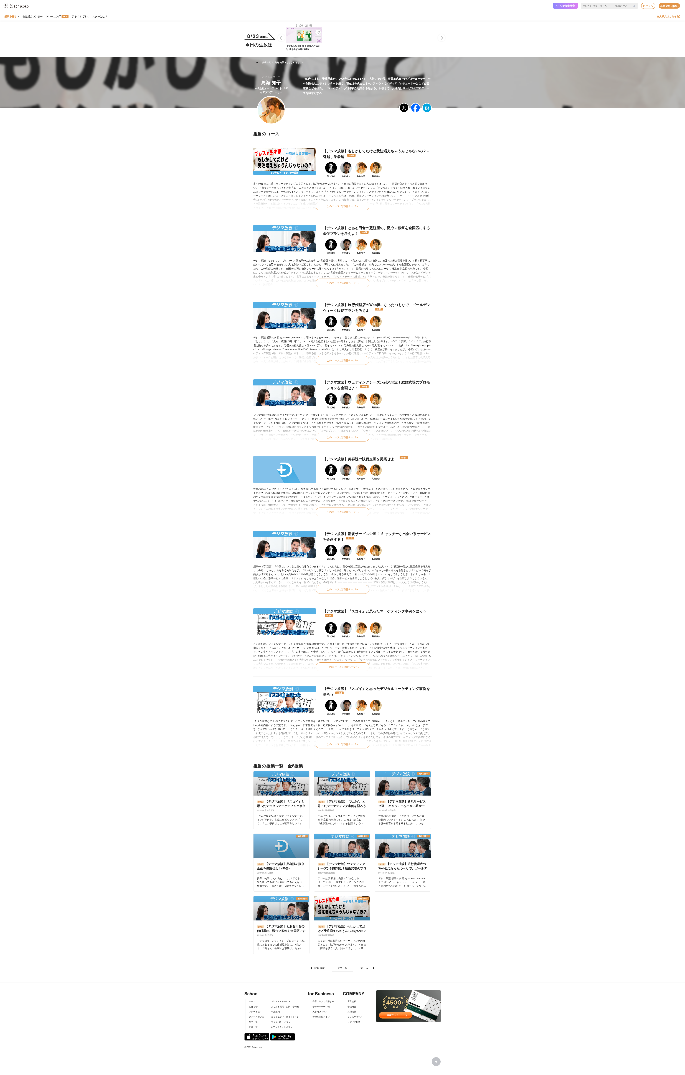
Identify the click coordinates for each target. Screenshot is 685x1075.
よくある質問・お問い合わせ (285, 1006)
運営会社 (351, 1001)
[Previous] (281, 37)
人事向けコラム (320, 1011)
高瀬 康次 (319, 968)
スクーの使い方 (256, 1016)
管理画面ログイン (321, 1016)
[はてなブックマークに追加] (427, 108)
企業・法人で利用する (323, 1001)
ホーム (252, 1001)
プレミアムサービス (280, 1001)
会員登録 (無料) (669, 6)
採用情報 (351, 1011)
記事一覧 (253, 1026)
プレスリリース (354, 1016)
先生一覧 (342, 968)
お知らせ (253, 1006)
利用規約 (275, 1011)
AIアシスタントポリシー (283, 1026)
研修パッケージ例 (321, 1006)
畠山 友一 (365, 968)
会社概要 (351, 1006)
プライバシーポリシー (282, 1021)
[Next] (441, 37)
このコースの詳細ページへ (342, 206)
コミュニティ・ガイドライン (285, 1016)
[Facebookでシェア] (415, 108)
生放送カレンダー (33, 16)
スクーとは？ (99, 16)
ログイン (648, 6)
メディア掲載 (353, 1021)
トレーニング (56, 16)
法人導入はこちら (667, 16)
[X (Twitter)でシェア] (404, 108)
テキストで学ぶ (80, 16)
